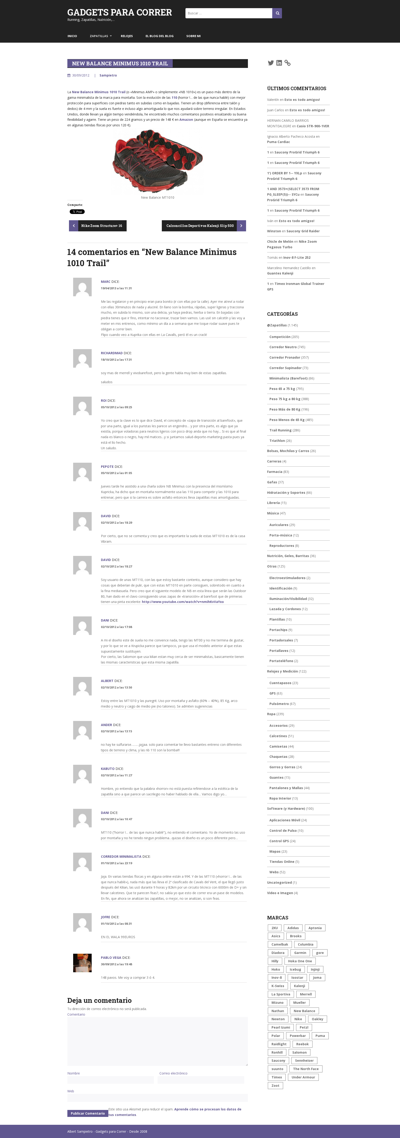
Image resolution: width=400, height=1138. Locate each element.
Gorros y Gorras (282, 767)
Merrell (306, 994)
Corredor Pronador (284, 357)
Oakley (317, 1019)
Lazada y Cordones (285, 609)
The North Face (306, 1069)
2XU (275, 928)
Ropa (271, 714)
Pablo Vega (111, 957)
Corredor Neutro (283, 347)
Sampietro (108, 75)
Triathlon (277, 440)
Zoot (275, 1085)
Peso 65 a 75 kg (282, 388)
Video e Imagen (280, 893)
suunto (277, 1069)
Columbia (305, 944)
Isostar (297, 977)
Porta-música (280, 535)
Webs (274, 872)
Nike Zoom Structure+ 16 (101, 225)
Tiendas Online (281, 861)
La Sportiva (281, 994)
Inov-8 (277, 977)
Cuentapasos (280, 683)
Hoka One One (300, 961)
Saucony (278, 1060)
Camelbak (280, 944)
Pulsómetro (279, 703)
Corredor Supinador (285, 368)
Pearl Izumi (281, 1027)
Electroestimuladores (287, 578)
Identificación (280, 588)
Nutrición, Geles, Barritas (288, 556)
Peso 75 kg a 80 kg (284, 399)
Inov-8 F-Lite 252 (296, 257)
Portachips (278, 630)
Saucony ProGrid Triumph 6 (297, 152)
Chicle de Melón (280, 241)
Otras (272, 566)
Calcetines (278, 736)
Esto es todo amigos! (302, 99)
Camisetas (278, 746)
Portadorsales (281, 640)
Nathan (278, 1011)
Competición (280, 337)
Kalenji (299, 986)
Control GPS (279, 841)
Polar (276, 1035)
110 (174, 97)
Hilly (275, 961)
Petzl (304, 1027)
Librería (273, 502)
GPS (272, 693)
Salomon (299, 1052)
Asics (276, 936)
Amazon (186, 119)
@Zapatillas (277, 325)
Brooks (296, 936)
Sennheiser (304, 1060)
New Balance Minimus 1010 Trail (98, 92)
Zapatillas (99, 36)
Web (70, 1091)
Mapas (275, 851)
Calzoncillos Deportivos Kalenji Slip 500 (200, 225)
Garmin (300, 952)
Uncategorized (279, 882)
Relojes (127, 36)
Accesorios (278, 725)
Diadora (278, 952)
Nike (298, 1019)
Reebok (302, 1044)
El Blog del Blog (160, 36)
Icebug (295, 969)
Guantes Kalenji (280, 273)
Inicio (72, 36)
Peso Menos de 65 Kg (287, 420)
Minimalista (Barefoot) (288, 378)
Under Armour (303, 1077)
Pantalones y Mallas (286, 788)
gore (320, 952)
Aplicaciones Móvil (284, 820)
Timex (277, 1077)
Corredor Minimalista (121, 856)
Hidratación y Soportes (286, 492)
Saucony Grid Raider (303, 231)
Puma (320, 1035)
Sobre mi (193, 36)
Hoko (276, 969)
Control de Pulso (283, 830)
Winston (274, 231)
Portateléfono (281, 661)
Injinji (315, 969)
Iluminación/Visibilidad (288, 598)
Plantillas (277, 619)
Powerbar (298, 1035)
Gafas (272, 482)
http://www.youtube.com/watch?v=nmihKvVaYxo (183, 601)
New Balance (304, 1011)
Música (273, 513)
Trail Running (280, 430)
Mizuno (278, 1002)
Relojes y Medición (282, 671)
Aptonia (315, 928)
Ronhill (277, 1052)
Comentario (76, 1014)
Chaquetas (278, 756)
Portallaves (278, 650)
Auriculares (278, 525)
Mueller (299, 1002)
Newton (278, 1019)
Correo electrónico (173, 1073)
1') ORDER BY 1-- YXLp (284, 173)
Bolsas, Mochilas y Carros (288, 451)
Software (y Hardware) (286, 808)
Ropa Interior (280, 798)
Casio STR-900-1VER (313, 126)
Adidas (293, 928)
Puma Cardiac (278, 142)
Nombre (73, 1073)
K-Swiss (278, 986)
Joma (317, 977)
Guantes (276, 777)
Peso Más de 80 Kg (284, 409)
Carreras (274, 461)
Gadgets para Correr (119, 12)
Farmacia (274, 471)
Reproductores (281, 545)
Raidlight (279, 1044)
